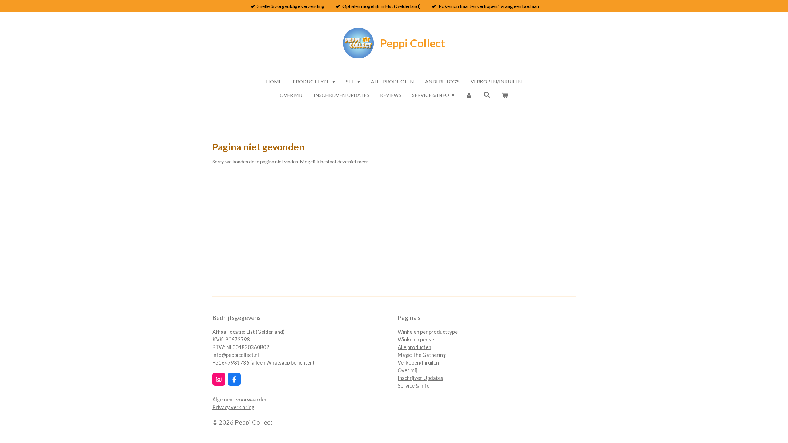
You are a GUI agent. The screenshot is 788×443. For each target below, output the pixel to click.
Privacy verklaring (233, 407)
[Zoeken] (487, 94)
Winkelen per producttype (428, 332)
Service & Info (414, 386)
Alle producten (414, 347)
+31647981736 (230, 363)
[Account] (468, 95)
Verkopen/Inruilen (418, 363)
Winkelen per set (417, 340)
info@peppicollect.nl (235, 355)
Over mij (407, 370)
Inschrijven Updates (420, 378)
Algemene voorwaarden (239, 400)
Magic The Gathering (422, 355)
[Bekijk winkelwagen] (504, 95)
